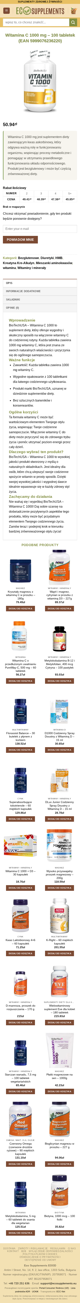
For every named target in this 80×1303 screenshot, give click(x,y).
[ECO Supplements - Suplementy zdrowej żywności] (40, 10)
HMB (59, 258)
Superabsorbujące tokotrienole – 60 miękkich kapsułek (20, 805)
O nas (72, 1248)
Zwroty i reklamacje (33, 1248)
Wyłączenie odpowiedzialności (51, 1251)
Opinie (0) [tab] (12, 307)
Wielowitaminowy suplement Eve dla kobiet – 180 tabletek (59, 1009)
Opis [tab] (9, 283)
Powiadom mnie (20, 239)
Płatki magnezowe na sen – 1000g (59, 1076)
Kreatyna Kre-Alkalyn (18, 263)
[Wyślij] (73, 22)
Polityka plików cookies (40, 1254)
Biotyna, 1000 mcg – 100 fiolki (59, 1218)
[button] (6, 11)
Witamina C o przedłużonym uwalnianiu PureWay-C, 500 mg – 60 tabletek (20, 665)
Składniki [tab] (13, 299)
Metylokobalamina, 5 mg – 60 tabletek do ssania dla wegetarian (20, 1219)
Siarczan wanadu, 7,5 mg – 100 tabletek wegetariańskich (20, 1078)
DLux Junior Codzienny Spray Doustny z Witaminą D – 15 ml (59, 805)
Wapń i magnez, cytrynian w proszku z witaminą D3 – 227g (59, 595)
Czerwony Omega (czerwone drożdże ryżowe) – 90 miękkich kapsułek (20, 1148)
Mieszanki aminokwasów (54, 263)
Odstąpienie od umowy (40, 1260)
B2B (23, 1251)
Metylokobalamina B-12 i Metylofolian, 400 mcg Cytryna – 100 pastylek (59, 664)
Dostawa (9, 1248)
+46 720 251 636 (19, 1283)
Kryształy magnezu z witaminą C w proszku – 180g (20, 595)
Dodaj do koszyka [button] (20, 608)
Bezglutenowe (28, 258)
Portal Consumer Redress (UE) (54, 1288)
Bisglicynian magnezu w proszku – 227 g (59, 1145)
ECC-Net (61, 1291)
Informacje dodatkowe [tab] (23, 291)
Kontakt (13, 1251)
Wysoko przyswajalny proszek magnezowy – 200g (59, 875)
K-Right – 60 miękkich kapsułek (59, 942)
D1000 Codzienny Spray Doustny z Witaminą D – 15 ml (60, 737)
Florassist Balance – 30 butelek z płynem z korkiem (20, 737)
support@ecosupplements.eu (58, 1283)
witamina (9, 268)
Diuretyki (47, 258)
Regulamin (57, 1248)
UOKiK (35, 1291)
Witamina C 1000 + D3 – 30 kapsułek (20, 873)
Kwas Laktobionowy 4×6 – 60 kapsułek (20, 942)
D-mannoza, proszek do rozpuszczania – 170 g (20, 1007)
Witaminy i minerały (31, 268)
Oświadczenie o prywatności (40, 1257)
